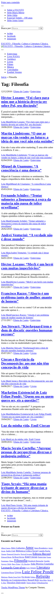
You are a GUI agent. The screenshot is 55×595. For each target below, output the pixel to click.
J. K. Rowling (25, 564)
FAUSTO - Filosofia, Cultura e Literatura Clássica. (24, 510)
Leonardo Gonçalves (13, 567)
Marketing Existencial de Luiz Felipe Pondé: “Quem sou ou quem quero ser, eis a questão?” (27, 396)
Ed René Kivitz (18, 557)
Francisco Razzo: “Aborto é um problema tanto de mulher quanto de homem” (26, 297)
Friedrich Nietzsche (35, 561)
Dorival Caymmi (26, 554)
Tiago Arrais (31, 583)
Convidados (12, 69)
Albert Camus (5, 548)
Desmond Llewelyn (13, 554)
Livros (10, 61)
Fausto (49, 557)
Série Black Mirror (15, 12)
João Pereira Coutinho (42, 564)
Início (3, 77)
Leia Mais (25, 123)
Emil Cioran (31, 557)
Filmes (10, 64)
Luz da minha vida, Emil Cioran (25, 425)
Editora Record (42, 553)
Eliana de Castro (21, 91)
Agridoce (11, 59)
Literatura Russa (7, 572)
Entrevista (42, 557)
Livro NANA (13, 56)
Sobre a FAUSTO (15, 10)
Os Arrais (25, 577)
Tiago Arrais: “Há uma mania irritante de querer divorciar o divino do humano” (24, 488)
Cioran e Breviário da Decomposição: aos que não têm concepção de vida (25, 363)
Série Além (12, 15)
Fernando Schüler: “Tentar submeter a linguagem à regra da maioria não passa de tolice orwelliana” (26, 201)
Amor (30, 547)
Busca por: (6, 28)
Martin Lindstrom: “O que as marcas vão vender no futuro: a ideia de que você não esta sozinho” (27, 137)
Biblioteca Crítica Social (27, 551)
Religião (43, 576)
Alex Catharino (18, 548)
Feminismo (5, 561)
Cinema (3, 554)
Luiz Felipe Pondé (38, 571)
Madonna (4, 577)
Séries (49, 580)
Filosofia (20, 560)
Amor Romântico (41, 548)
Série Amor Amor (15, 20)
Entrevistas (12, 54)
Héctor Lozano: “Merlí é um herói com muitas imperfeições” (27, 266)
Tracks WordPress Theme (13, 587)
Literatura (43, 567)
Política (33, 577)
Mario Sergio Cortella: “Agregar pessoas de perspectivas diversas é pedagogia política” (26, 452)
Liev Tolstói (31, 568)
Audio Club (10, 551)
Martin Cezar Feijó (14, 577)
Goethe (47, 561)
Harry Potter (16, 564)
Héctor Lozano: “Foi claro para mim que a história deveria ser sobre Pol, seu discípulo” (25, 101)
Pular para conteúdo (10, 2)
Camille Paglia (44, 551)
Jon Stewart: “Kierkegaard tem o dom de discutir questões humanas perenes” (27, 330)
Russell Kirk (33, 580)
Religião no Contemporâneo (14, 580)
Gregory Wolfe (6, 564)
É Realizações (42, 583)
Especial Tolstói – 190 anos (19, 18)
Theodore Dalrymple (16, 582)
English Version (14, 72)
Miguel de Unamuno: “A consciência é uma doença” (21, 168)
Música (10, 67)
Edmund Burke (6, 557)
